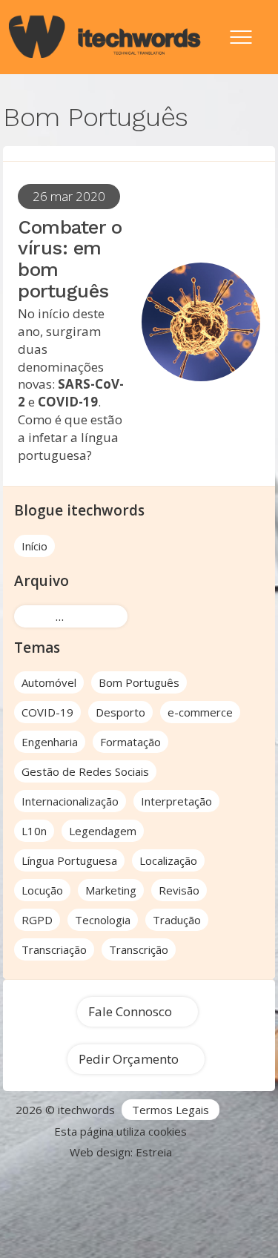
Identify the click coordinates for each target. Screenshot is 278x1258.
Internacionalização (70, 801)
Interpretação (176, 801)
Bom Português (139, 682)
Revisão (179, 890)
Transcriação (54, 949)
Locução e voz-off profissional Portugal (139, 1248)
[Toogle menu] (241, 30)
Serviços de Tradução (222, 1177)
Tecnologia (102, 919)
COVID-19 (47, 712)
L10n (34, 830)
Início (34, 546)
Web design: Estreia (121, 1152)
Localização (168, 860)
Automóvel (48, 682)
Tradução (177, 919)
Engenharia (49, 741)
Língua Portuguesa (69, 860)
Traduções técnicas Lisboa (183, 1212)
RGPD (37, 919)
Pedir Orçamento (129, 1058)
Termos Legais (170, 1109)
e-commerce (200, 712)
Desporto (120, 712)
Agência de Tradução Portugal (78, 1177)
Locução (42, 890)
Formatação (130, 741)
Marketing (110, 890)
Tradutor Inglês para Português (94, 1195)
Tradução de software (63, 1230)
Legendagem (102, 830)
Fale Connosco (130, 1011)
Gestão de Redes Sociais (85, 771)
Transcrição (138, 949)
